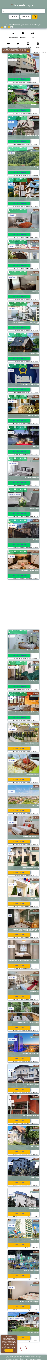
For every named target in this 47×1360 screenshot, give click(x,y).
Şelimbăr (11, 215)
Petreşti (11, 246)
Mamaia (11, 1225)
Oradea (11, 791)
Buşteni (11, 184)
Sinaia (10, 122)
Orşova (11, 1194)
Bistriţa (11, 636)
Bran (10, 1132)
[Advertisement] (23, 605)
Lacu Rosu (12, 277)
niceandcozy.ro (23, 5)
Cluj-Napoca (13, 463)
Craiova (11, 556)
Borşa (10, 339)
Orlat (10, 91)
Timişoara (12, 760)
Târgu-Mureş (13, 667)
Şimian (11, 853)
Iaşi (10, 915)
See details (18, 748)
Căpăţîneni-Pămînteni (16, 1318)
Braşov (11, 1287)
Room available (18, 79)
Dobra (11, 370)
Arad (10, 1163)
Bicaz (10, 698)
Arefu (10, 1101)
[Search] (35, 16)
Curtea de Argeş (14, 494)
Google (9, 1339)
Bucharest (12, 60)
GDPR (13, 1347)
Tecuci (11, 1070)
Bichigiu (11, 153)
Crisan (11, 432)
